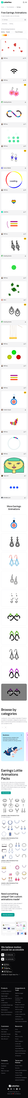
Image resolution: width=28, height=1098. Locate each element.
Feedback (3, 1066)
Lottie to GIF (18, 1012)
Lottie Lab (18, 1043)
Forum (16, 1039)
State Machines (19, 1048)
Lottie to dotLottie (20, 1014)
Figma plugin (4, 996)
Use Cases (4, 1031)
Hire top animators (8, 914)
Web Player (18, 1002)
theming (11, 23)
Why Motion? (4, 1039)
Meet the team (5, 1071)
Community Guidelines (21, 1077)
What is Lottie (19, 1036)
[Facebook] (8, 1089)
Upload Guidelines (20, 1080)
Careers (3, 1073)
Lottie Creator (5, 993)
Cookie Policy (18, 1075)
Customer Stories (5, 1034)
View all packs (6, 792)
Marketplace (4, 1010)
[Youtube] (17, 1089)
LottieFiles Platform (6, 991)
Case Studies (4, 1029)
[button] (14, 19)
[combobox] (9, 32)
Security (17, 1068)
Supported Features (20, 1051)
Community (18, 1046)
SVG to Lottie (18, 1009)
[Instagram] (11, 1089)
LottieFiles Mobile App (7, 1005)
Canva (16, 995)
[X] (14, 1089)
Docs (16, 1029)
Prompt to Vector (20, 1004)
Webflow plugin (19, 993)
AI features (18, 1055)
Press (2, 1068)
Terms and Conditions (21, 1070)
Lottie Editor (4, 1002)
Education (18, 1031)
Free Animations (5, 1007)
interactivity (4, 23)
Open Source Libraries (21, 1021)
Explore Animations (6, 1014)
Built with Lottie (5, 1036)
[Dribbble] (20, 1089)
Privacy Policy (18, 1065)
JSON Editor (18, 1016)
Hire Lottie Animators (6, 1012)
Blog (16, 1034)
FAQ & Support (19, 1041)
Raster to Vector (19, 1007)
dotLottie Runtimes (20, 1053)
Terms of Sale (18, 1073)
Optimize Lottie (19, 1019)
